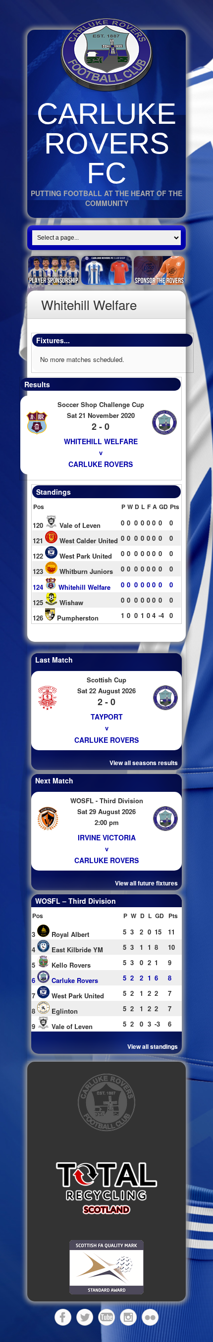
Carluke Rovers (100, 464)
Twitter (85, 1317)
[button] (106, 1188)
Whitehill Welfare (101, 441)
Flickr (150, 1317)
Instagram (128, 1317)
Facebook (63, 1317)
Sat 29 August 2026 (106, 811)
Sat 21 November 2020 (101, 415)
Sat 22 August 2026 (106, 690)
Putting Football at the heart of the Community (106, 198)
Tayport (107, 717)
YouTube (106, 1317)
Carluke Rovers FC (106, 143)
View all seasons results (143, 762)
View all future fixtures (146, 882)
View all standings (152, 1046)
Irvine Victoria (107, 837)
